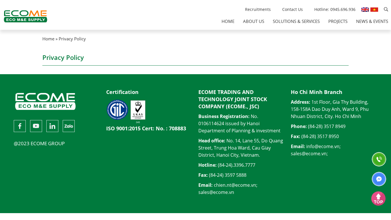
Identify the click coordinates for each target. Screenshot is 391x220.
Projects (337, 21)
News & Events (372, 21)
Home (228, 21)
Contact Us (292, 9)
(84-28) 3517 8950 (320, 136)
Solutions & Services (296, 21)
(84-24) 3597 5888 (227, 175)
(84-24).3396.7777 (236, 165)
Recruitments (258, 9)
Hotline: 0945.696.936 (335, 9)
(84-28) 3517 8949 (326, 126)
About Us (253, 21)
